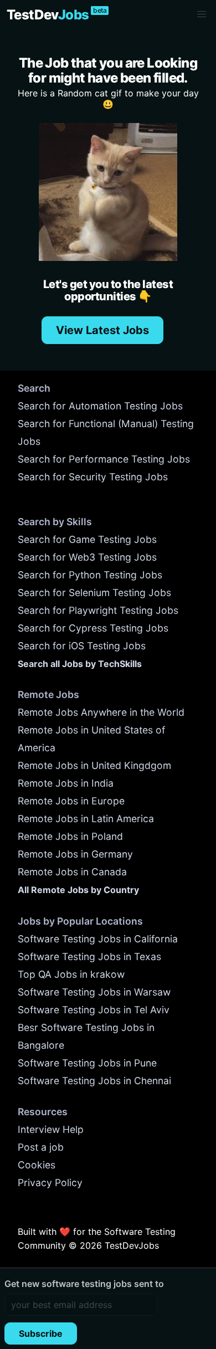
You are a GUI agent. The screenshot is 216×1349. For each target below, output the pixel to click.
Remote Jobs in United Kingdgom (94, 765)
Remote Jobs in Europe (71, 801)
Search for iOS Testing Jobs (82, 646)
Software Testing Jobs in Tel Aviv (93, 1009)
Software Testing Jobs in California (98, 939)
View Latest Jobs (102, 330)
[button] (201, 14)
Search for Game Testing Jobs (87, 539)
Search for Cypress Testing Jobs (93, 628)
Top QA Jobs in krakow (71, 974)
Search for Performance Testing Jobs (104, 459)
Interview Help (51, 1129)
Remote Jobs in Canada (72, 872)
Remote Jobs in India (66, 783)
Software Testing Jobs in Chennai (94, 1080)
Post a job (41, 1147)
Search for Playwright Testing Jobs (98, 610)
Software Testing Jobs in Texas (89, 956)
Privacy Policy (50, 1182)
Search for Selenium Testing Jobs (94, 592)
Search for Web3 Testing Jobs (87, 557)
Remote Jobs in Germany (75, 854)
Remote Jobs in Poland (70, 836)
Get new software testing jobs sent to (84, 1283)
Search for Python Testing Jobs (90, 575)
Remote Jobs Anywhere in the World (101, 712)
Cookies (36, 1165)
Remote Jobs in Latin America (86, 818)
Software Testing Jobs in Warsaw (94, 992)
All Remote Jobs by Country (78, 889)
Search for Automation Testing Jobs (100, 406)
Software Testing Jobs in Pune (87, 1063)
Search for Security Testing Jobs (93, 477)
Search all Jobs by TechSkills (80, 663)
